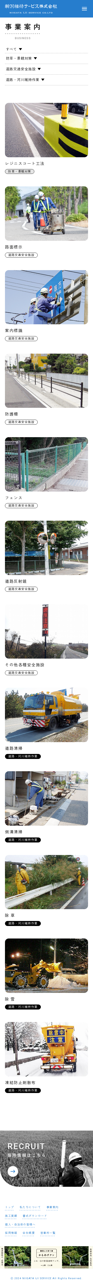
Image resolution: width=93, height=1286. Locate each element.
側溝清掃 (14, 832)
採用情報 (11, 1233)
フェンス (14, 498)
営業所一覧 (48, 1233)
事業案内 (52, 1207)
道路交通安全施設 (21, 69)
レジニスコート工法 (25, 163)
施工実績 (11, 1216)
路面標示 (14, 247)
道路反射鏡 (16, 581)
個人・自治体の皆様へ (20, 1224)
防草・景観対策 (19, 58)
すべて (11, 49)
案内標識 (14, 330)
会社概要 (29, 1233)
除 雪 (10, 999)
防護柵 (11, 414)
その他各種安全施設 (25, 665)
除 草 (10, 915)
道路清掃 (14, 748)
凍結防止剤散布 (20, 1083)
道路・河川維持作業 (23, 80)
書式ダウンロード (35, 1216)
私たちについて (30, 1207)
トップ (9, 1207)
